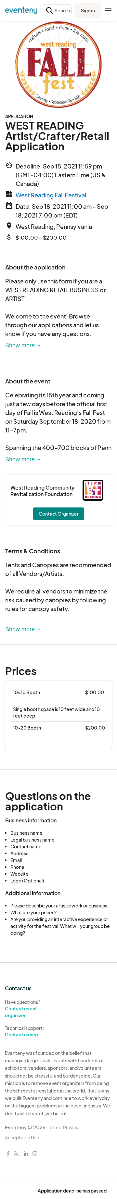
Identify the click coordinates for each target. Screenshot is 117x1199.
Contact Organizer (59, 514)
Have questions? (22, 1008)
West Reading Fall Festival (51, 195)
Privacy (71, 1127)
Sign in (88, 10)
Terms (54, 1127)
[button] (56, 10)
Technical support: (24, 1031)
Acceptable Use (22, 1137)
